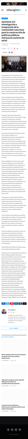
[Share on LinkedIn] (17, 48)
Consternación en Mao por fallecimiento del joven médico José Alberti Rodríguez (13, 407)
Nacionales (4, 18)
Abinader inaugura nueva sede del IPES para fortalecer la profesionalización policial (13, 381)
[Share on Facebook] (8, 48)
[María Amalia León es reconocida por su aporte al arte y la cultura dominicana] (14, 346)
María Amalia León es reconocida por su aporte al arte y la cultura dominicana (14, 356)
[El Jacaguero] (14, 10)
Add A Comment (14, 328)
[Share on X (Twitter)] (11, 48)
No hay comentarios (15, 43)
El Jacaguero (12, 310)
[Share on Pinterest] (14, 48)
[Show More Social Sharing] (20, 48)
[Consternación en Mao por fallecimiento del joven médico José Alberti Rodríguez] (14, 396)
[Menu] (2, 10)
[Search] (26, 10)
